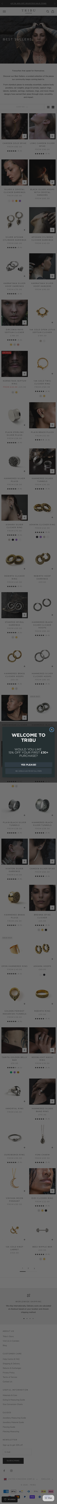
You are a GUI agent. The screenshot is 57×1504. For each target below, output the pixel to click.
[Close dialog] (52, 730)
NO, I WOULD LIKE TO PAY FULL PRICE (28, 771)
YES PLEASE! (28, 764)
